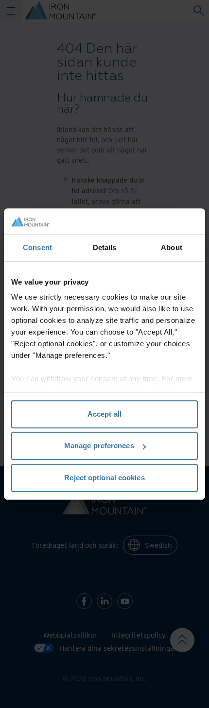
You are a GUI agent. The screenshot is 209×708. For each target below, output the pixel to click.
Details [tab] (105, 247)
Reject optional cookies (104, 477)
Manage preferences (99, 445)
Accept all (104, 414)
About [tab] (171, 247)
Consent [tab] (37, 247)
